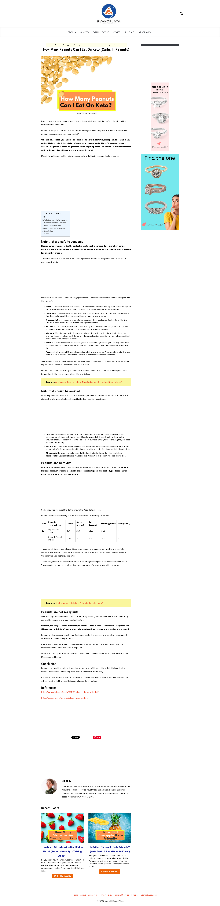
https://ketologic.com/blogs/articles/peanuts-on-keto (64, 698)
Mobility (84, 32)
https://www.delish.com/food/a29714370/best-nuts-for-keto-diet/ (70, 692)
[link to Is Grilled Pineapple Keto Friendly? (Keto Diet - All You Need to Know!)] (109, 828)
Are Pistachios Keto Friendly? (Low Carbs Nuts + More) (79, 603)
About (83, 895)
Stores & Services (149, 895)
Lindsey (66, 780)
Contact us (93, 895)
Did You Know (145, 32)
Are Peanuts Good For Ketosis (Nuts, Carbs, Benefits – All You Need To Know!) (88, 382)
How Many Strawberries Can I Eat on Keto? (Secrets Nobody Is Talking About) (62, 851)
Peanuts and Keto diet (52, 226)
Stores (116, 32)
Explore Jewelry (101, 32)
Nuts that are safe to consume (56, 220)
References (48, 234)
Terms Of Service (121, 895)
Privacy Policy (106, 895)
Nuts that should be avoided (55, 223)
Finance (135, 895)
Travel (71, 32)
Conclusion (48, 231)
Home (75, 895)
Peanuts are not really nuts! (54, 228)
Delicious (129, 32)
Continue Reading (62, 876)
